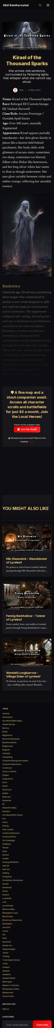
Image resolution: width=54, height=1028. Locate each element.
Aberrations (7, 717)
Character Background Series (15, 760)
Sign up (5, 1009)
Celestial (6, 753)
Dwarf (5, 786)
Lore (4, 902)
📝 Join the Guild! (27, 429)
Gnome (5, 855)
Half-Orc (6, 869)
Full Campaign (8, 840)
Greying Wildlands (10, 862)
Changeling (7, 757)
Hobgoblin (7, 876)
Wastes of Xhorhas (10, 985)
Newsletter (7, 924)
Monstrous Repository (12, 920)
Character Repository (11, 764)
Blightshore (7, 735)
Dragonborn (7, 779)
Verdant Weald (8, 978)
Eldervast (6, 797)
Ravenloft (6, 942)
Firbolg (5, 826)
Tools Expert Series (11, 960)
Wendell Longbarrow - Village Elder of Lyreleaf (23, 674)
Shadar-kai (7, 945)
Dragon (5, 775)
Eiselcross (7, 789)
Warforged (7, 982)
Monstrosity (7, 916)
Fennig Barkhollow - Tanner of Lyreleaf (25, 617)
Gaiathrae (6, 844)
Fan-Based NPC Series (12, 815)
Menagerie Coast (10, 913)
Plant (4, 938)
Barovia (5, 728)
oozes (5, 931)
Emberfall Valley (9, 808)
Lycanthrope (7, 905)
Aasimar (5, 713)
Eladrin (5, 793)
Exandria (6, 811)
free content (7, 829)
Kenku (5, 891)
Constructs (7, 768)
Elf (3, 804)
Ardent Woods (8, 724)
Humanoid (6, 887)
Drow (4, 782)
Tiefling (5, 956)
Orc (4, 934)
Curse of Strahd (9, 771)
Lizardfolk (6, 898)
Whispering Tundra (10, 989)
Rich (22, 90)
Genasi (5, 847)
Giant (4, 851)
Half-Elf (5, 866)
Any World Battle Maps (12, 721)
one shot (6, 927)
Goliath (5, 858)
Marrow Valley (8, 909)
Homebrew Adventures (12, 880)
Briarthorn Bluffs (9, 742)
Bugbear (6, 750)
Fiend (4, 822)
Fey (4, 818)
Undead (5, 967)
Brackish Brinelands (11, 739)
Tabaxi (5, 953)
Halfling (5, 873)
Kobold (5, 895)
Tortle (5, 963)
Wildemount (7, 992)
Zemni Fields (8, 996)
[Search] (40, 5)
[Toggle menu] (48, 5)
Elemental (6, 800)
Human (5, 884)
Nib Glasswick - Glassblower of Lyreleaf (26, 560)
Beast (5, 731)
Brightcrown (7, 746)
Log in (31, 442)
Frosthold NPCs (9, 837)
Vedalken (6, 974)
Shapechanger (8, 949)
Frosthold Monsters (11, 833)
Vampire (6, 971)
